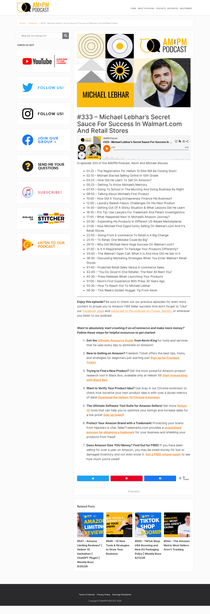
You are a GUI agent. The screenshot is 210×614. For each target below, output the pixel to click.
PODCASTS (161, 8)
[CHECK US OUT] (43, 61)
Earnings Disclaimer (121, 594)
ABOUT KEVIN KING (146, 8)
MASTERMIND (186, 8)
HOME (133, 8)
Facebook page (93, 311)
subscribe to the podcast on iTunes (135, 311)
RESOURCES (172, 8)
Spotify (166, 311)
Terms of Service (87, 594)
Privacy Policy (103, 594)
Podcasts (133, 491)
